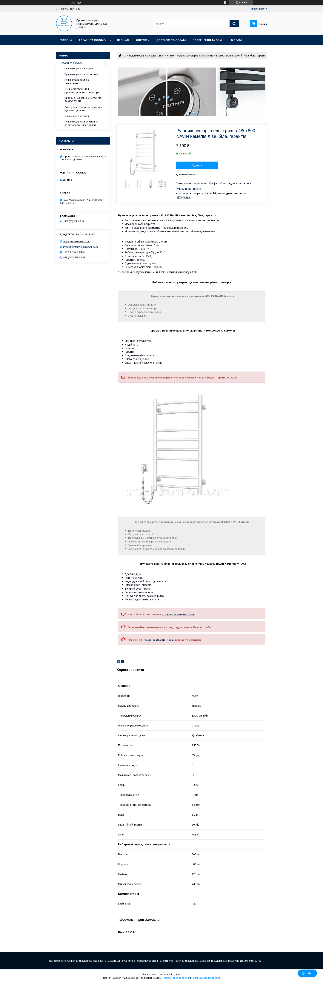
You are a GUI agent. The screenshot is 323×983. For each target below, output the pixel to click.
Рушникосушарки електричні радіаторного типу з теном (81, 123)
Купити (197, 165)
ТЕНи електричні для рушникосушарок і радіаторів (82, 91)
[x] (122, 662)
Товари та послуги (93, 40)
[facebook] (118, 662)
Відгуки (236, 40)
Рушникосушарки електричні (146, 55)
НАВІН (171, 55)
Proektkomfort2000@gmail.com (80, 246)
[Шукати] (234, 23)
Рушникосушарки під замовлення (76, 81)
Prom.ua (179, 974)
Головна (65, 40)
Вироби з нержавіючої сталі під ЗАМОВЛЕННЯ (82, 99)
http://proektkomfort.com (76, 241)
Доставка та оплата (171, 40)
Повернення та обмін (208, 40)
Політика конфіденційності (205, 978)
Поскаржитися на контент (176, 978)
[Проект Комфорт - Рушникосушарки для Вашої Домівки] (64, 30)
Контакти (143, 40)
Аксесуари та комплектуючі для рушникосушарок (83, 109)
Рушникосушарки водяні (78, 68)
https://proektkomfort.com (178, 614)
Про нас (123, 40)
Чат (310, 973)
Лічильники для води (76, 116)
